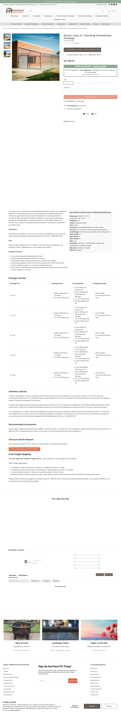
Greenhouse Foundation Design (80, 245)
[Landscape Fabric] (60, 630)
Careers (6, 671)
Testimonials (7, 689)
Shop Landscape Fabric (60, 650)
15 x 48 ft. (109, 83)
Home (5, 28)
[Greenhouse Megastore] (15, 10)
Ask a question (100, 574)
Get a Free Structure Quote (24, 449)
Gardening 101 (72, 24)
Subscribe (72, 681)
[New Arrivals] (22, 630)
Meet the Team (94, 674)
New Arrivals (105, 24)
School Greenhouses (48, 24)
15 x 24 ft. (88, 83)
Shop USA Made (99, 650)
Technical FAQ (8, 694)
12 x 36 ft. (78, 83)
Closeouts (96, 24)
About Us (6, 668)
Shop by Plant (61, 24)
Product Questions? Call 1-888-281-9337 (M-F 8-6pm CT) (21, 4)
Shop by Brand (8, 683)
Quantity (67, 87)
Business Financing (9, 692)
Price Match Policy (95, 677)
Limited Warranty (95, 686)
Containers (48, 16)
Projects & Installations (32, 24)
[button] (87, 555)
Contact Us (93, 671)
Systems (26, 16)
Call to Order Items (9, 686)
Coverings (36, 16)
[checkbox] (56, 581)
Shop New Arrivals (22, 650)
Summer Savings (17, 24)
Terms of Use (94, 692)
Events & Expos (8, 680)
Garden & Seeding (85, 16)
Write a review (108, 574)
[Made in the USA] (99, 630)
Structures (15, 16)
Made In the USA (85, 24)
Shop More (99, 66)
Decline (109, 706)
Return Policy (94, 683)
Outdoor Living (59, 19)
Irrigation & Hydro (102, 16)
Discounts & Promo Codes (11, 677)
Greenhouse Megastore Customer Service (33, 479)
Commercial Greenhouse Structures (46, 28)
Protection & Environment (65, 16)
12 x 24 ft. (68, 83)
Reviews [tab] (13, 575)
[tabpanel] (60, 592)
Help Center (93, 668)
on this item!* (76, 106)
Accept (92, 706)
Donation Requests (96, 689)
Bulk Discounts (8, 674)
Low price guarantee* (74, 109)
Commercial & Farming (27, 28)
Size (65, 79)
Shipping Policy (94, 680)
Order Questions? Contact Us (48, 4)
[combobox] (66, 11)
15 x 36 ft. (99, 83)
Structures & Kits (14, 28)
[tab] (23, 575)
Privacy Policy (15, 710)
